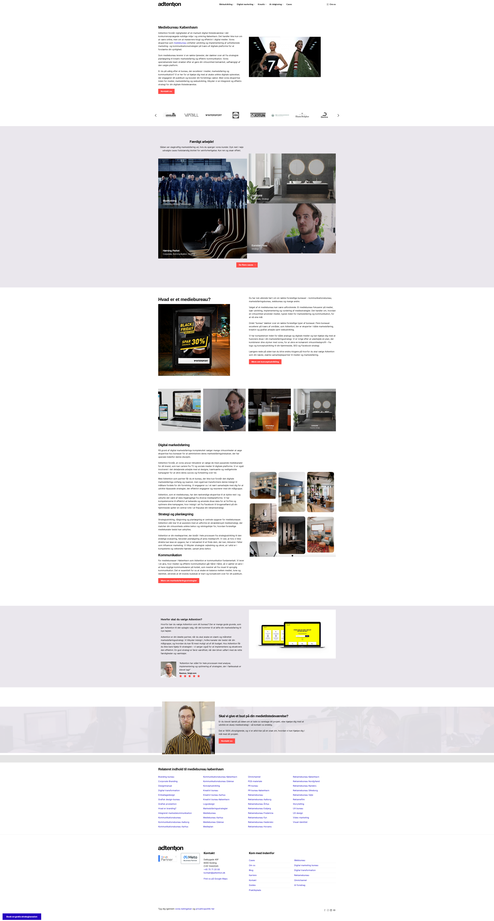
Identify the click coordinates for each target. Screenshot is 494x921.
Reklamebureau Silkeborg (305, 790)
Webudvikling (225, 4)
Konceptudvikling (211, 785)
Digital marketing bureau (306, 865)
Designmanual (165, 785)
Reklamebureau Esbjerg (259, 808)
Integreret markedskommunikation (175, 813)
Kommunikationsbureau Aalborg (173, 822)
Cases (289, 4)
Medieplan (208, 826)
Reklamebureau (255, 795)
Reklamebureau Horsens (260, 826)
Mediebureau (209, 813)
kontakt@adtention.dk (214, 872)
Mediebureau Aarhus (213, 817)
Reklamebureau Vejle (303, 795)
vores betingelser (183, 908)
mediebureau (180, 43)
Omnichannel (254, 776)
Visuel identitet (300, 822)
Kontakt (252, 880)
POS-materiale (255, 781)
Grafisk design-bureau (169, 799)
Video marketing (301, 817)
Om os (333, 4)
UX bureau (298, 808)
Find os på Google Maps (215, 878)
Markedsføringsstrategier (215, 808)
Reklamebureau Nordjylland (306, 781)
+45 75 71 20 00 (212, 869)
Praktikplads (255, 890)
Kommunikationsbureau (169, 817)
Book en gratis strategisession (21, 916)
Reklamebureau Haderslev (260, 822)
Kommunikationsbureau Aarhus (173, 826)
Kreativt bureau (210, 790)
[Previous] (156, 115)
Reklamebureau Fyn (257, 817)
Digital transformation (169, 790)
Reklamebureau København (306, 776)
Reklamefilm (299, 799)
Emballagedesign (166, 795)
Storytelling (298, 804)
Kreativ (261, 4)
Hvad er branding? (167, 808)
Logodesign (209, 804)
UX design (298, 813)
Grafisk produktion (167, 804)
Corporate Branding (168, 781)
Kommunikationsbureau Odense (218, 781)
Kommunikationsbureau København (220, 776)
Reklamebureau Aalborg (259, 799)
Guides (252, 885)
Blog (251, 870)
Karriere (253, 875)
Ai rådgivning (275, 4)
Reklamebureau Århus (258, 804)
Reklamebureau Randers (304, 785)
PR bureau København (258, 790)
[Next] (338, 115)
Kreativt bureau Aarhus (214, 795)
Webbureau (299, 860)
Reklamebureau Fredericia (260, 813)
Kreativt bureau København (216, 799)
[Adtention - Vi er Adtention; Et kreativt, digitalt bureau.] (169, 4)
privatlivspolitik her (205, 908)
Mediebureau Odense (213, 822)
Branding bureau (166, 776)
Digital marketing (245, 4)
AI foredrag (299, 885)
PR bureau (253, 785)
